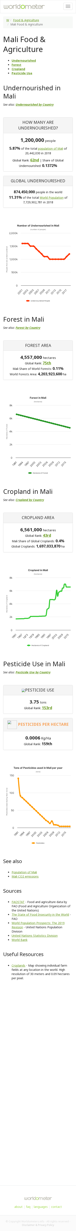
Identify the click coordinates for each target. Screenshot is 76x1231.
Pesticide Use (22, 73)
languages (41, 1207)
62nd (34, 160)
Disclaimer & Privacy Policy (38, 1225)
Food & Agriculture (26, 20)
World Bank (19, 940)
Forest (16, 65)
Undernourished (24, 61)
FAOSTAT (18, 902)
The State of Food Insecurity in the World (40, 915)
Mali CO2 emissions (25, 876)
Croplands (18, 965)
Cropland (18, 69)
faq (28, 1207)
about (18, 1207)
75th (47, 362)
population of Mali (50, 149)
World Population (52, 198)
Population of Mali (24, 872)
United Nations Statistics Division (35, 936)
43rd (47, 535)
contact (56, 1207)
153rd (47, 707)
